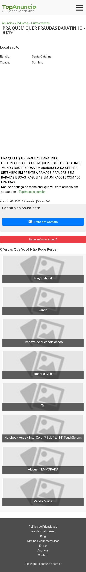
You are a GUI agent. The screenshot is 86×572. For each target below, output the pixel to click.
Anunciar (43, 550)
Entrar (43, 545)
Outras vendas (40, 23)
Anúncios (8, 23)
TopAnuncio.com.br (32, 192)
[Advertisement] (43, 110)
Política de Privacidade (43, 526)
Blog (43, 536)
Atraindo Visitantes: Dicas (43, 541)
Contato (43, 555)
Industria (22, 23)
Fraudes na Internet (43, 531)
